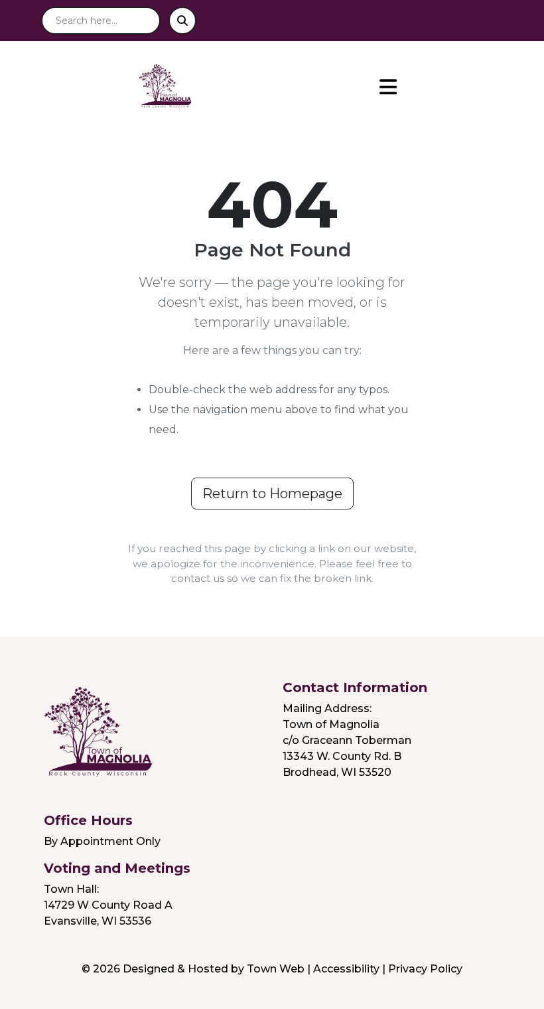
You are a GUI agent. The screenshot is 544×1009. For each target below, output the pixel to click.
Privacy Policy (425, 969)
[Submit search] (182, 21)
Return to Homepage (272, 494)
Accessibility (346, 969)
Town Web (276, 969)
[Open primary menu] (388, 87)
